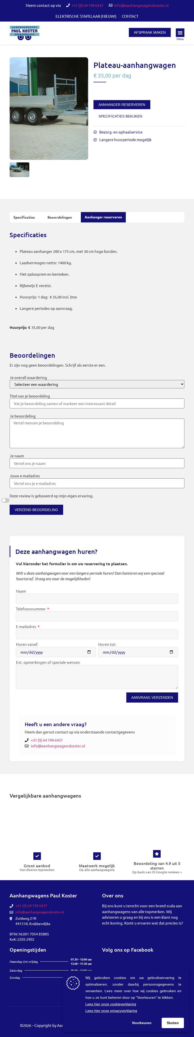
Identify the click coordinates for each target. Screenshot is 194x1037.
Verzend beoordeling (36, 510)
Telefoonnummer (31, 609)
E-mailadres (26, 627)
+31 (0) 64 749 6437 (87, 5)
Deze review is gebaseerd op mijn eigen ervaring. (51, 496)
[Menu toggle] (180, 32)
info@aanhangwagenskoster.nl (141, 5)
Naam (21, 591)
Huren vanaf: (27, 644)
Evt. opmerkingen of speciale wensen (48, 662)
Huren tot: (107, 644)
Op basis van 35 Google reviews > (157, 872)
